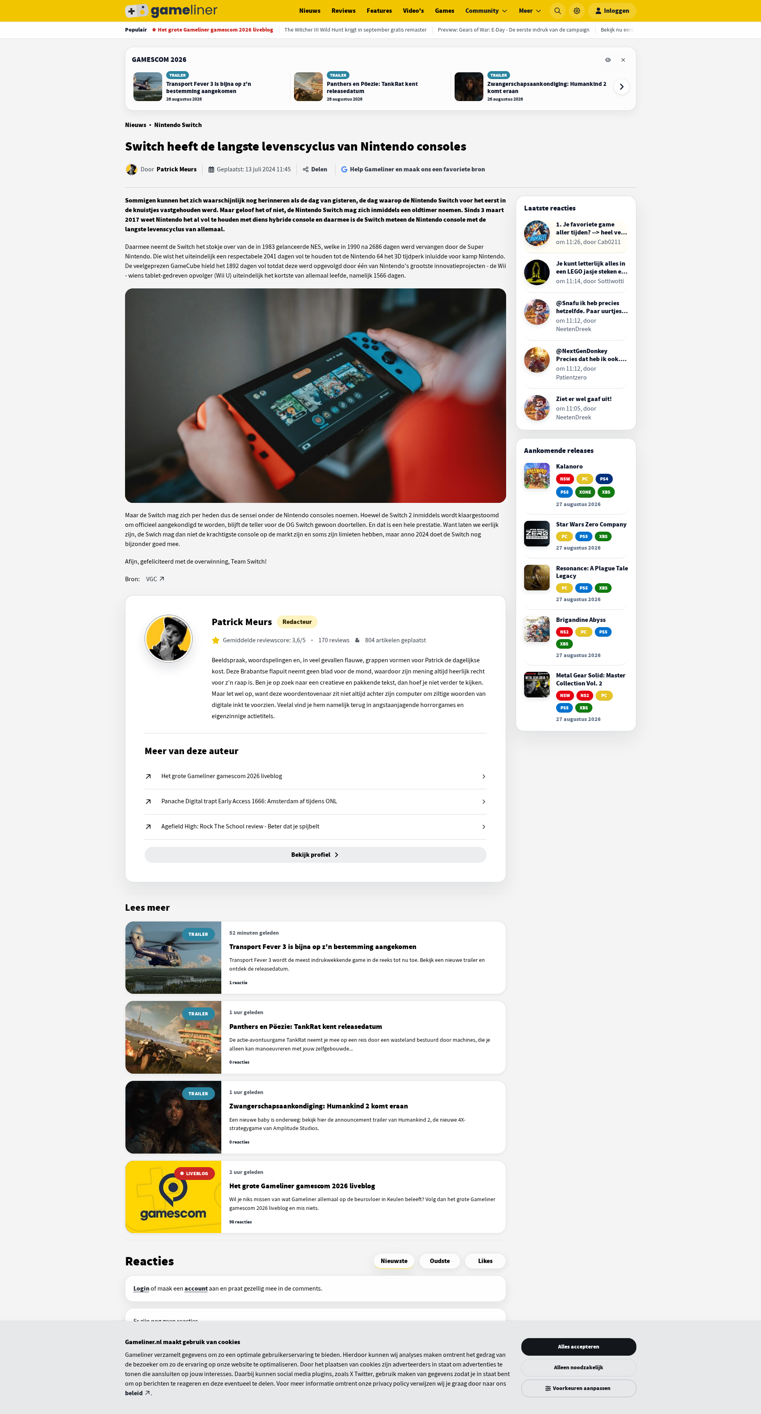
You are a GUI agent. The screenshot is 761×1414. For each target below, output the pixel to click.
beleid (134, 1393)
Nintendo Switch (178, 125)
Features (379, 10)
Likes (485, 1261)
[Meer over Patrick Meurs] (169, 639)
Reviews (344, 10)
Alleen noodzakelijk (578, 1367)
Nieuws (309, 10)
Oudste (440, 1261)
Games (444, 10)
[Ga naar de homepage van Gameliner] (171, 11)
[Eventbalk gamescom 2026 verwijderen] (623, 60)
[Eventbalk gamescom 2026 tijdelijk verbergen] (608, 60)
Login (141, 1288)
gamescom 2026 (159, 59)
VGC (151, 579)
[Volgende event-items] (622, 87)
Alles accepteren (578, 1346)
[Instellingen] (577, 11)
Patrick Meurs (177, 169)
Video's (413, 10)
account (196, 1288)
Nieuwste (394, 1261)
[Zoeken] (558, 11)
